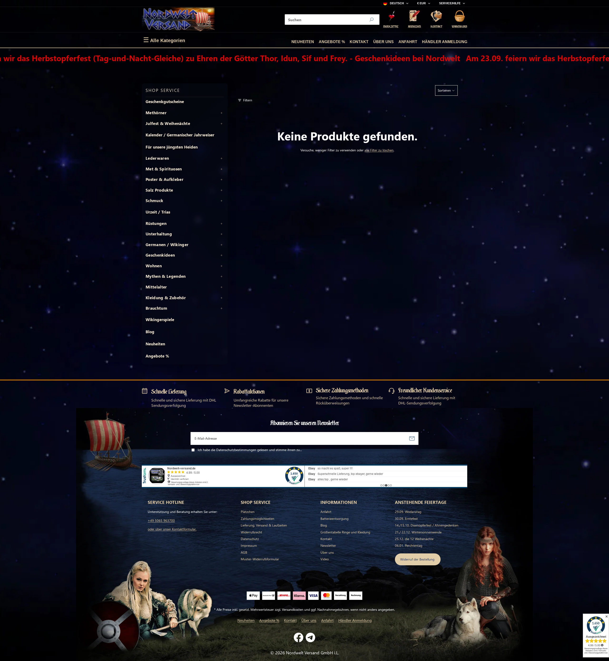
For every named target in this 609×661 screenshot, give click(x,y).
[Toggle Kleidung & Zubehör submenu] (221, 298)
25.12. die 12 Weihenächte (414, 539)
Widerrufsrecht (251, 532)
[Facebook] (298, 637)
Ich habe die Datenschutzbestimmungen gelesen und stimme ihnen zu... (250, 449)
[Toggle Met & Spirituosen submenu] (221, 169)
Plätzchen (248, 511)
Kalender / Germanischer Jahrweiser (180, 135)
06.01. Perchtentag (408, 545)
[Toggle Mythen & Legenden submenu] (221, 276)
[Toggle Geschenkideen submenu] (221, 255)
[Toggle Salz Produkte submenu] (221, 190)
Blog (150, 331)
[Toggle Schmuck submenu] (221, 201)
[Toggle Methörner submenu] (221, 113)
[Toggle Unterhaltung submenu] (221, 234)
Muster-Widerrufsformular (260, 559)
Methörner (156, 112)
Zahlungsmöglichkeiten (257, 518)
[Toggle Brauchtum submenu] (221, 308)
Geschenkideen (160, 255)
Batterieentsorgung (334, 518)
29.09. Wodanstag (408, 511)
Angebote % (332, 42)
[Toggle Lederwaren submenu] (221, 158)
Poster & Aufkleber (164, 179)
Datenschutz (250, 539)
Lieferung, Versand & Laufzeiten (264, 525)
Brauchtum (156, 308)
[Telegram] (310, 637)
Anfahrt (407, 42)
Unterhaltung (159, 234)
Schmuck (154, 200)
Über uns (383, 42)
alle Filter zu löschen (378, 150)
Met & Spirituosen (164, 169)
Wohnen (154, 265)
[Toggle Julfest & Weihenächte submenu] (221, 123)
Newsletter (328, 545)
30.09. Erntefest (406, 518)
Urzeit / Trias (158, 212)
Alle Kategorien (164, 40)
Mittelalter (156, 287)
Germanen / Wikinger (167, 244)
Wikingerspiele (160, 319)
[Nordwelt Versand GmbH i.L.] (178, 19)
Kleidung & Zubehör (166, 297)
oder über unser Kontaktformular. (172, 529)
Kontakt (359, 42)
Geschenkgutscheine (165, 101)
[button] (446, 90)
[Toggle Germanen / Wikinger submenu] (221, 245)
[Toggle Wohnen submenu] (221, 266)
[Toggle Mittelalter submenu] (221, 287)
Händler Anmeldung (444, 42)
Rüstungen (156, 223)
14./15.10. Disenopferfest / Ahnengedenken (426, 525)
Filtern (247, 100)
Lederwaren (157, 158)
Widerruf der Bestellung (417, 559)
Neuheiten (302, 42)
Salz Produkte (159, 190)
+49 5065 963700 (161, 520)
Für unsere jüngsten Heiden (172, 147)
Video (324, 559)
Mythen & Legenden (166, 276)
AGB (244, 552)
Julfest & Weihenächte (168, 123)
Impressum (249, 545)
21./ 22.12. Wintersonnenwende (418, 532)
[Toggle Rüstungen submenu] (221, 223)
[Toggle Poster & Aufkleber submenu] (221, 179)
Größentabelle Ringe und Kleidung (345, 532)
